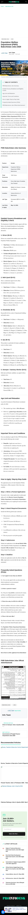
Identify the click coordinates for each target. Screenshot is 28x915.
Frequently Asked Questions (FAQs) (11, 102)
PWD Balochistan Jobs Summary (11, 86)
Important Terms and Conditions (11, 96)
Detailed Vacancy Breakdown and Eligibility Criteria (13, 89)
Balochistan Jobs (9, 6)
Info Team (12, 52)
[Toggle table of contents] (25, 82)
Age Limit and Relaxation (9, 93)
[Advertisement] (14, 22)
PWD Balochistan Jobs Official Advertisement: (14, 105)
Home (2, 6)
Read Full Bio (18, 710)
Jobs (12, 39)
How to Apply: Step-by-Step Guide (11, 99)
